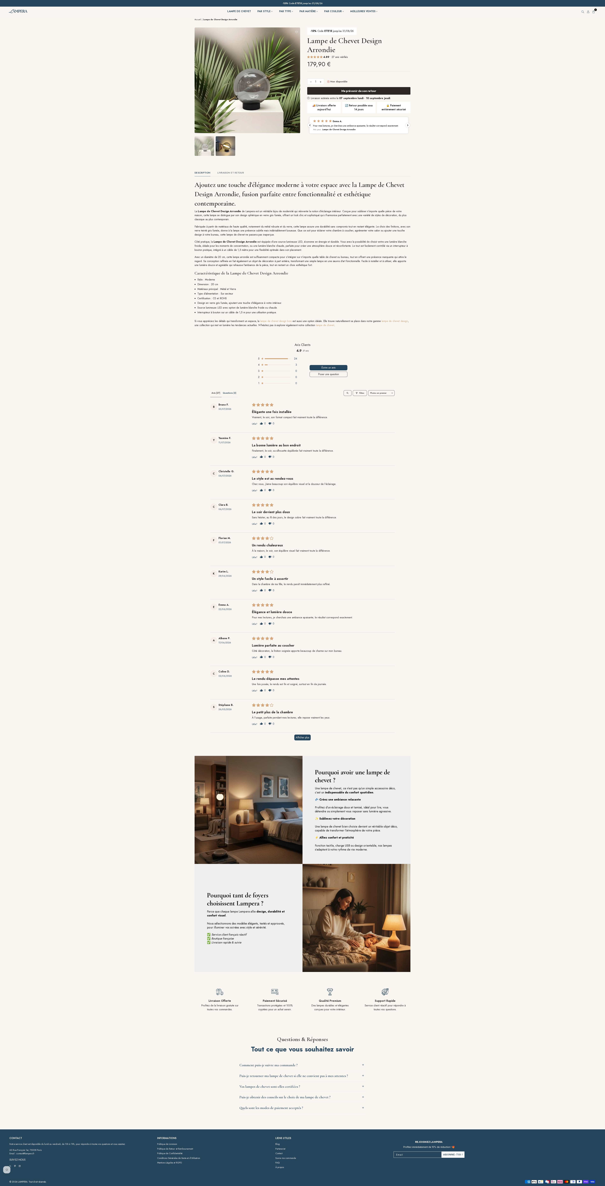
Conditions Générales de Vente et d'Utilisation (178, 1158)
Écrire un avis (328, 367)
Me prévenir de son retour (358, 91)
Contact (279, 1153)
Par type (285, 11)
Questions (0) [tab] (229, 392)
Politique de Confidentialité (169, 1153)
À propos (279, 1167)
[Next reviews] (408, 125)
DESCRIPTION (202, 172)
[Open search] (347, 393)
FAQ (277, 1162)
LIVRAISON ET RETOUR (230, 172)
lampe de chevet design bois (276, 321)
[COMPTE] (588, 11)
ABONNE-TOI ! (453, 1154)
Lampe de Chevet (239, 11)
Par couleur (333, 11)
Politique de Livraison (167, 1144)
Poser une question (328, 374)
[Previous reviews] (310, 125)
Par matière (308, 11)
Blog (277, 1144)
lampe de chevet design (395, 321)
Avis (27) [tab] (216, 392)
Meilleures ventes (363, 11)
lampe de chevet (325, 325)
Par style (264, 11)
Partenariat (280, 1148)
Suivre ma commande (285, 1158)
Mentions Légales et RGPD (169, 1162)
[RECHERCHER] (582, 11)
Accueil (198, 19)
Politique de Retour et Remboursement (175, 1148)
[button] (593, 11)
